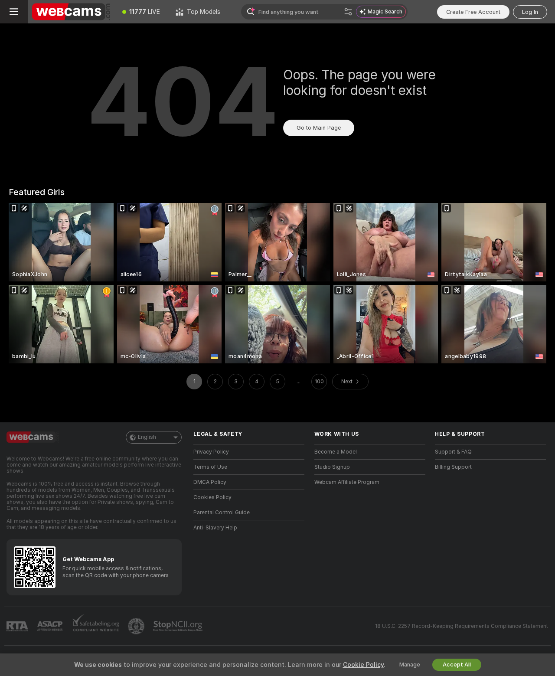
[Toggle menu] (14, 11)
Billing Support (453, 467)
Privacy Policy (211, 452)
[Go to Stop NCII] (178, 626)
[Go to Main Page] (71, 11)
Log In (530, 12)
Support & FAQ (453, 452)
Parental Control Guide (221, 512)
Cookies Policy (212, 497)
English (147, 437)
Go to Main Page (319, 127)
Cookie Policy (363, 664)
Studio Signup (332, 467)
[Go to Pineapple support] (137, 626)
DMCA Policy (209, 482)
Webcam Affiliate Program (346, 482)
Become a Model (335, 452)
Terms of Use (210, 467)
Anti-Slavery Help (215, 528)
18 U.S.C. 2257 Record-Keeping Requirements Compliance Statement (461, 626)
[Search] (348, 12)
